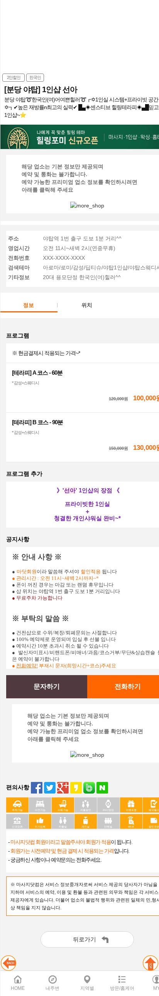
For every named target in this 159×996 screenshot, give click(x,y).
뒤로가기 (84, 939)
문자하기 (47, 686)
